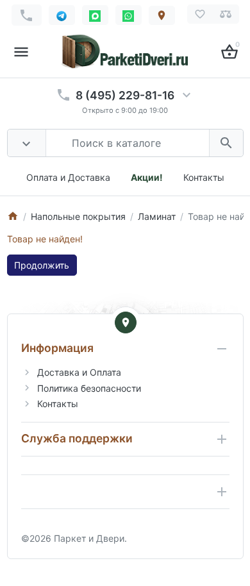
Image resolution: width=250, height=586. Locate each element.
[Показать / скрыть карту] (126, 322)
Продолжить (41, 265)
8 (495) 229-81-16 (125, 95)
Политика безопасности (89, 388)
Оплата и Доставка (68, 177)
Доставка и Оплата (79, 372)
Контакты (203, 177)
